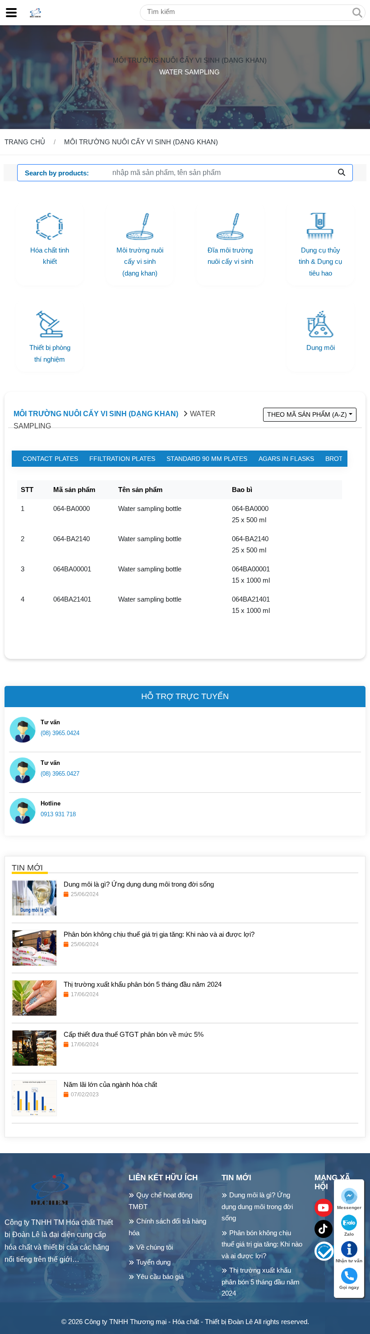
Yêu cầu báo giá (160, 1276)
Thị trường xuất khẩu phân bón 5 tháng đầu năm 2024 (261, 1281)
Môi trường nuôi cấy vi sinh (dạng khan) (190, 60)
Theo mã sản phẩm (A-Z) (307, 414)
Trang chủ (25, 142)
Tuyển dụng (153, 1262)
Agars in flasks (286, 458)
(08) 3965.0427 (60, 773)
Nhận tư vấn (349, 1260)
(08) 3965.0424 (60, 733)
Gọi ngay (349, 1287)
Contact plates (50, 458)
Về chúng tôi (154, 1247)
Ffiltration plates (122, 458)
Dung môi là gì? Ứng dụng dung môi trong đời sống (257, 1206)
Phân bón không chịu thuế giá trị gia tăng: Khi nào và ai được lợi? (262, 1244)
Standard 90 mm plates (206, 458)
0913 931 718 (58, 814)
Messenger (349, 1207)
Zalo (349, 1234)
